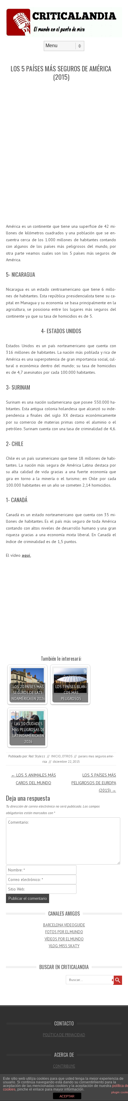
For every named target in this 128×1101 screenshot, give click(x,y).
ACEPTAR (67, 1096)
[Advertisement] (64, 152)
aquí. (26, 555)
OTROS (67, 756)
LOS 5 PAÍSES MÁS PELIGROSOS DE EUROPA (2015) (93, 782)
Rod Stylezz (37, 756)
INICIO (56, 756)
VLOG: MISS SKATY (64, 945)
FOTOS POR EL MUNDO (64, 931)
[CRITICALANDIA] (64, 36)
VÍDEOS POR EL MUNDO (64, 939)
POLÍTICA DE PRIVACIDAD (64, 1034)
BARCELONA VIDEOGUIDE (64, 925)
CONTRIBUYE (64, 1066)
